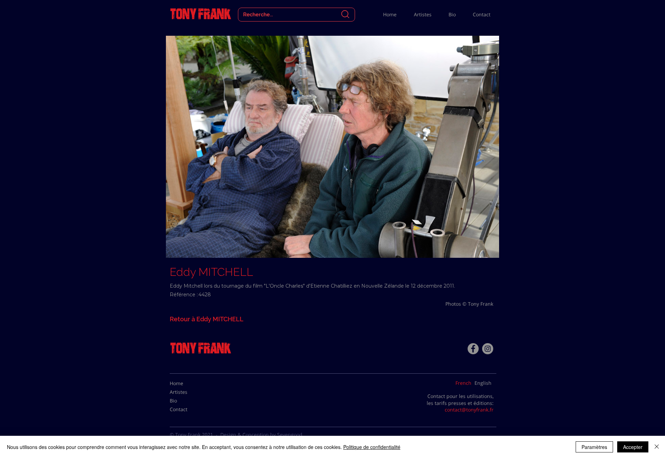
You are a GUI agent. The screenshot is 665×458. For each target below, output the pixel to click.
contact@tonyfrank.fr (469, 409)
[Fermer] (657, 446)
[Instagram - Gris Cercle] (487, 348)
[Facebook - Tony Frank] (473, 348)
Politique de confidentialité (371, 446)
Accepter (632, 446)
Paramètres (594, 446)
